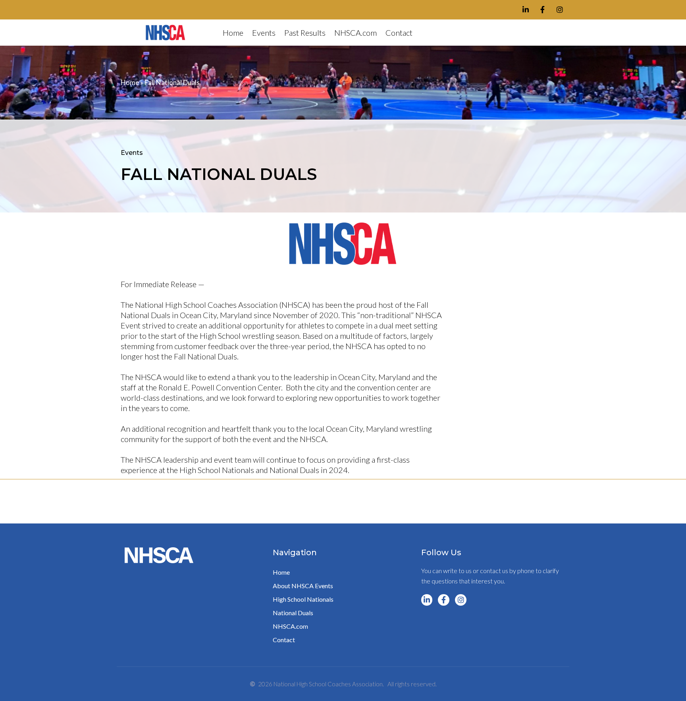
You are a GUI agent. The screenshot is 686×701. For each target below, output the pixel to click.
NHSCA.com (355, 32)
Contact (398, 32)
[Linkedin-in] (526, 9)
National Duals (293, 612)
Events (264, 32)
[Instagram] (559, 9)
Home (233, 32)
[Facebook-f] (542, 9)
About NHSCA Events (303, 585)
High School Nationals (303, 599)
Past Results (305, 32)
